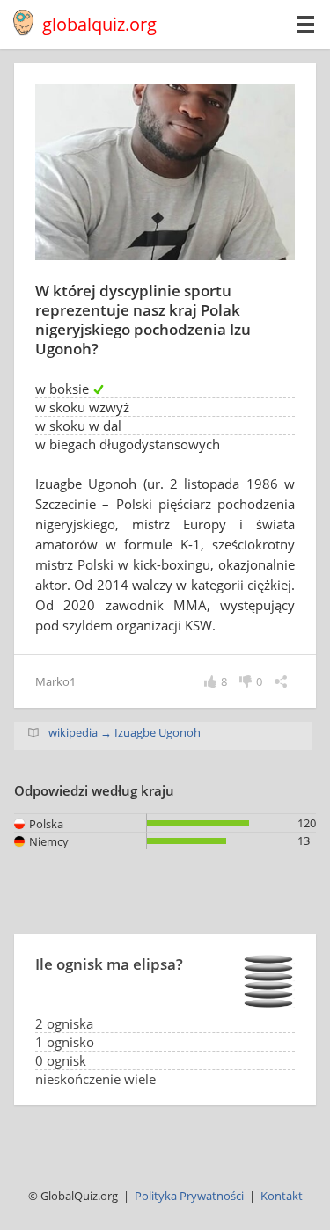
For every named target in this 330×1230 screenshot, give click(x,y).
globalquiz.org (99, 24)
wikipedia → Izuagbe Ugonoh (124, 732)
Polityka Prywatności (189, 1196)
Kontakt (281, 1196)
